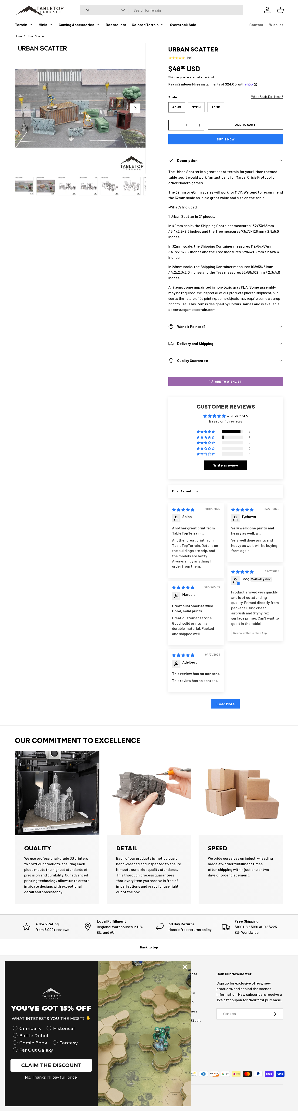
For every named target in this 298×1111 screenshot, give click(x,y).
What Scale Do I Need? (267, 97)
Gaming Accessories (76, 24)
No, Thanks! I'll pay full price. (51, 1077)
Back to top (149, 947)
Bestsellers (116, 24)
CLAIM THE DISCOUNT (51, 1065)
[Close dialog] (185, 967)
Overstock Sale (183, 24)
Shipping (174, 77)
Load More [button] (226, 704)
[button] (206, 431)
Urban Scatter (35, 36)
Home (18, 36)
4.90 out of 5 (237, 416)
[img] (183, 509)
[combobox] (161, 10)
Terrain (21, 24)
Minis (43, 24)
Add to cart (245, 124)
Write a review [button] (225, 465)
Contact (256, 24)
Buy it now (225, 139)
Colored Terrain (145, 24)
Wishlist (276, 24)
